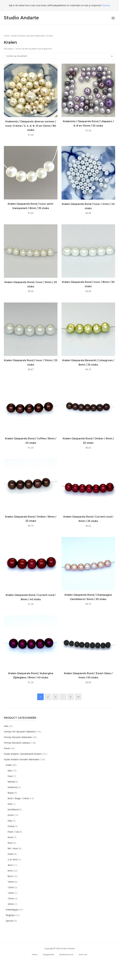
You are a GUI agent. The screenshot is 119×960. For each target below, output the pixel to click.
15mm (11, 898)
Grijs (10, 820)
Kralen (9, 764)
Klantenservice (66, 954)
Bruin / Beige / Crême (18, 798)
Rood (10, 837)
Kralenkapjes (12, 909)
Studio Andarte (21, 17)
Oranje (11, 826)
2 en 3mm (13, 859)
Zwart (10, 853)
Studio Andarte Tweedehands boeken (23, 753)
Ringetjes (10, 915)
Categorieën (48, 954)
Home (6, 35)
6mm (10, 870)
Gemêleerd (13, 809)
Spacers (10, 920)
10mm (11, 881)
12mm (11, 887)
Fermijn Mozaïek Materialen (18, 737)
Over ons (83, 954)
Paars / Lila (13, 831)
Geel (10, 803)
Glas (10, 770)
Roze (10, 842)
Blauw (11, 792)
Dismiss (106, 5)
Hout (10, 776)
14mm (11, 892)
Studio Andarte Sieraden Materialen (28, 35)
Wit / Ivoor (13, 848)
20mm (11, 904)
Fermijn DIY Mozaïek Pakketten (20, 731)
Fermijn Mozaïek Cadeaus (17, 742)
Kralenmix (13, 787)
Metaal (11, 781)
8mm (10, 876)
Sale (6, 726)
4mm (10, 865)
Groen (11, 815)
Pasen (7, 748)
